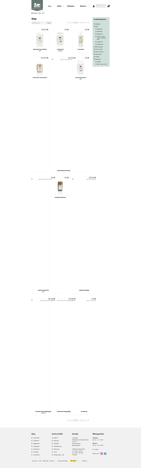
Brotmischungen (99, 46)
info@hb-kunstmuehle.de (78, 449)
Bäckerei (83, 6)
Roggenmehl (100, 34)
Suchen (49, 23)
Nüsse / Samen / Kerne (102, 64)
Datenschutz (45, 461)
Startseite (35, 13)
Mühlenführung (57, 446)
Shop (49, 6)
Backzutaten (98, 59)
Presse (55, 452)
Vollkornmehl (100, 44)
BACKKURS (97, 24)
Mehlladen (70, 6)
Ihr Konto (94, 6)
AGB (40, 461)
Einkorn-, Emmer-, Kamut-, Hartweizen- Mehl (101, 38)
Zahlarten (84, 461)
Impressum (35, 461)
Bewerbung (56, 449)
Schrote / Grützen (99, 51)
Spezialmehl (100, 41)
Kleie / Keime (98, 54)
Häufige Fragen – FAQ (59, 455)
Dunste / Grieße (98, 49)
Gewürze (99, 61)
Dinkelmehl (99, 31)
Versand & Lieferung (63, 461)
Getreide (97, 56)
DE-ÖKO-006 (36, 455)
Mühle (59, 6)
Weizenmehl (100, 29)
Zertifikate (35, 452)
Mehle (96, 26)
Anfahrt (96, 449)
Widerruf (52, 461)
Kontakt (75, 454)
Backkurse (56, 440)
